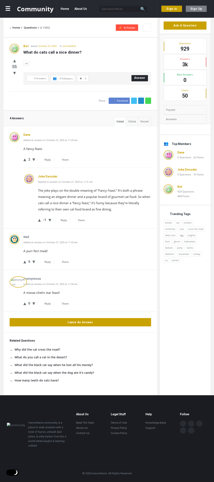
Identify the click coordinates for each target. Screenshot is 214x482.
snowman (183, 253)
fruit (167, 241)
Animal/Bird (69, 46)
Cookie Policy (119, 433)
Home (65, 8)
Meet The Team (85, 422)
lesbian (169, 247)
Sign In (171, 8)
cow (182, 228)
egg (181, 235)
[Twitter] (191, 423)
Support (150, 427)
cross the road (195, 228)
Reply (48, 159)
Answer (139, 77)
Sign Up (196, 8)
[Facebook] (183, 423)
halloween (189, 241)
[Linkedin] (199, 423)
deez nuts (170, 235)
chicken (187, 222)
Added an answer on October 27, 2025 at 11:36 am (50, 284)
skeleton (169, 253)
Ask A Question (185, 25)
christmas (170, 228)
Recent (144, 121)
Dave (180, 152)
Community (35, 9)
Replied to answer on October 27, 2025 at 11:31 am (65, 181)
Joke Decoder (187, 169)
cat (26, 63)
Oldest (132, 121)
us (166, 260)
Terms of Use (119, 422)
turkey (196, 253)
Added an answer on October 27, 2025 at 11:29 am (50, 140)
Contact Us (80, 26)
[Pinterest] (191, 430)
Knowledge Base (155, 422)
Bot (179, 186)
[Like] (14, 60)
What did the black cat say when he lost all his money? (54, 365)
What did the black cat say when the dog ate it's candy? (54, 373)
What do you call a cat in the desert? (41, 357)
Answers (171, 119)
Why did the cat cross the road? (37, 349)
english (191, 235)
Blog (64, 26)
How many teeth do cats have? (37, 380)
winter (175, 260)
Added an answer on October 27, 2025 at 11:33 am (50, 242)
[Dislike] (14, 72)
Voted (120, 121)
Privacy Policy (119, 427)
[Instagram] (183, 430)
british (168, 222)
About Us (80, 8)
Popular (170, 109)
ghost (177, 241)
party (180, 247)
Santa (190, 247)
